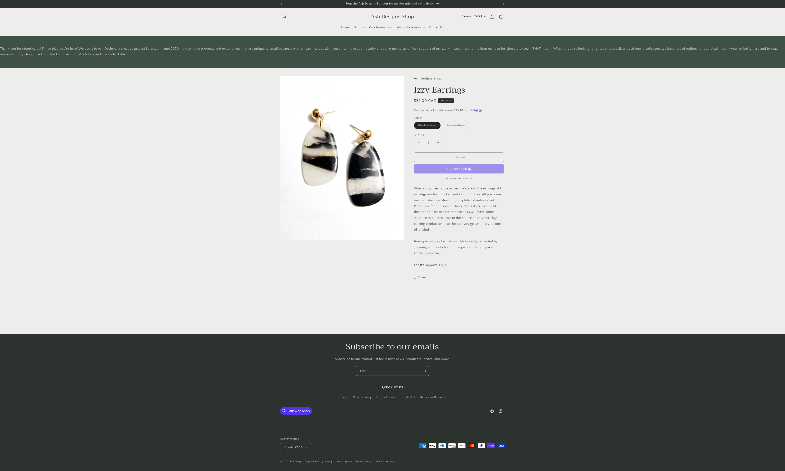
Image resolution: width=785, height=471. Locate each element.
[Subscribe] (424, 371)
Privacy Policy (362, 397)
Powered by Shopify (322, 461)
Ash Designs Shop (300, 461)
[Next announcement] (503, 4)
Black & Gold (429, 126)
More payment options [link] (459, 178)
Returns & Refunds (432, 397)
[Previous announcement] (281, 4)
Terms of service (385, 461)
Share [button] (422, 277)
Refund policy (344, 461)
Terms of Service (387, 397)
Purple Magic (458, 126)
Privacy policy (364, 461)
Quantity (419, 134)
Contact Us (408, 397)
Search (344, 397)
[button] (284, 16)
